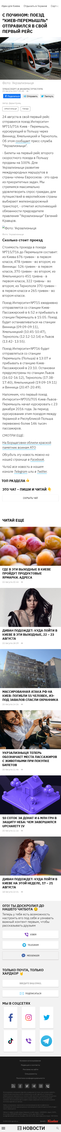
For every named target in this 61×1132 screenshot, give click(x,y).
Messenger (33, 955)
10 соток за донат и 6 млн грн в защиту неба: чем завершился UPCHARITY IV (29, 822)
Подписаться (33, 993)
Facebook (37, 459)
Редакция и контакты (30, 1065)
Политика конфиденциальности (30, 1078)
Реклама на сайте (30, 1069)
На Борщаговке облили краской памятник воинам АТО (26, 445)
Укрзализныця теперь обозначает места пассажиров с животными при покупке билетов (29, 759)
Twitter (42, 471)
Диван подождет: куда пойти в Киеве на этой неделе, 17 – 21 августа (29, 883)
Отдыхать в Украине (35, 5)
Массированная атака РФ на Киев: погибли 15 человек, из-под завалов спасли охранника (30, 695)
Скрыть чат (30, 497)
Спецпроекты (31, 1074)
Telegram (20, 471)
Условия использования (30, 1060)
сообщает (22, 141)
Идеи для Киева (11, 5)
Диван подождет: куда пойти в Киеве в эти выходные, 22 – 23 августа (29, 634)
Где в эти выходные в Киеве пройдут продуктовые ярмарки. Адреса (26, 573)
